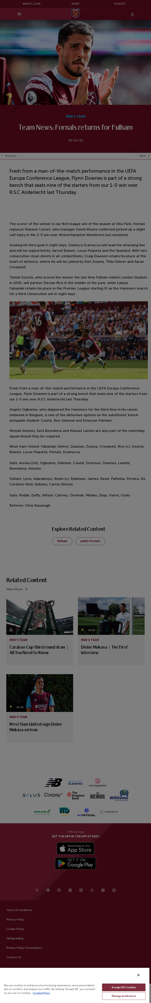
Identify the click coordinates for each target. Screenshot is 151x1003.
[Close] (138, 975)
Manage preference (124, 996)
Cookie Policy (41, 993)
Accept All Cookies (124, 987)
